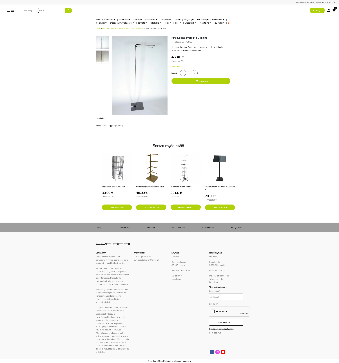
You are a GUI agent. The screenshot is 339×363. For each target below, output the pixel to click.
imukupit (118, 329)
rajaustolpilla (109, 348)
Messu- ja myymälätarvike (121, 22)
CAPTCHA (213, 303)
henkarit (108, 310)
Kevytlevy (188, 19)
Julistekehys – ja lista (170, 19)
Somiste (141, 22)
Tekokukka (155, 22)
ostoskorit (122, 326)
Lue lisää (175, 256)
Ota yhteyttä (317, 10)
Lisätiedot (100, 118)
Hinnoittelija (150, 19)
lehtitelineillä (108, 345)
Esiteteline (123, 19)
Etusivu (98, 28)
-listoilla (101, 351)
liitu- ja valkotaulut (103, 329)
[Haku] (68, 10)
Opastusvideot (178, 227)
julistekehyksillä (122, 348)
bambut (115, 336)
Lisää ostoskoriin (201, 81)
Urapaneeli (189, 22)
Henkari (136, 19)
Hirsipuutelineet (136, 28)
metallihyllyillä (120, 345)
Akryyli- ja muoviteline (104, 19)
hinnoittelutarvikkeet (104, 323)
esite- (98, 345)
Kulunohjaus (217, 19)
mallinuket (117, 310)
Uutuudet (151, 227)
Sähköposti (214, 290)
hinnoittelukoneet (109, 320)
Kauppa (105, 28)
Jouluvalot (218, 22)
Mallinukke (100, 22)
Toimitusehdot (208, 227)
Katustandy (202, 19)
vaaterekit (100, 310)
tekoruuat (100, 339)
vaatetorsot (101, 313)
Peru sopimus (215, 332)
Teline (167, 22)
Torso (177, 22)
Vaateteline (204, 22)
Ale (229, 22)
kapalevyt (118, 323)
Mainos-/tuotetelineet (122, 28)
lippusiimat (111, 339)
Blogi (99, 227)
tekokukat (123, 336)
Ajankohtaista (124, 227)
